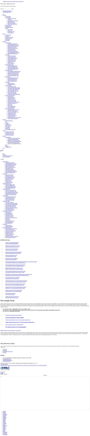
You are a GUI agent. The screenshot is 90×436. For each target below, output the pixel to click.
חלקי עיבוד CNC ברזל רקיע (13, 91)
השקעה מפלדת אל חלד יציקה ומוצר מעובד (13, 291)
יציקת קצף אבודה (11, 21)
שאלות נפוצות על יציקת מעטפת (14, 140)
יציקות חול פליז (10, 62)
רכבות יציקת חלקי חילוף (12, 110)
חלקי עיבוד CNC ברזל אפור (13, 89)
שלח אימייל (2, 371)
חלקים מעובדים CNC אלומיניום (14, 94)
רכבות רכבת (7, 126)
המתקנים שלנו (8, 17)
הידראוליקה (7, 124)
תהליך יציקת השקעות (9, 131)
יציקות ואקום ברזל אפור (12, 80)
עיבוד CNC (7, 40)
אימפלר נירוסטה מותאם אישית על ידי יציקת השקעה (15, 288)
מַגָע (3, 148)
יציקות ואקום (7, 76)
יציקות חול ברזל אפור (12, 55)
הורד (6, 144)
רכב (6, 121)
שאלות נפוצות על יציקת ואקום (13, 142)
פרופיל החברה (8, 16)
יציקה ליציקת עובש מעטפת (13, 20)
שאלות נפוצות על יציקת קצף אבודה (14, 141)
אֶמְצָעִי (4, 136)
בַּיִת (3, 14)
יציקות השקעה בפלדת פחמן (13, 46)
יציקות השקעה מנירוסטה (12, 43)
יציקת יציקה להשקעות (12, 18)
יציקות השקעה (8, 42)
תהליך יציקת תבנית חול (9, 132)
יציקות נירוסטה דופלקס (12, 47)
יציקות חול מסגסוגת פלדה (12, 58)
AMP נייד (6, 364)
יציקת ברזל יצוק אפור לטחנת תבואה (12, 246)
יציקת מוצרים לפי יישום (9, 108)
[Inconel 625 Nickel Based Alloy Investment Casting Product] (14, 324)
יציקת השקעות (8, 35)
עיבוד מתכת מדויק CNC (10, 294)
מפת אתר (2, 364)
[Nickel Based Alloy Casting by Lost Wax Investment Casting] (17, 319)
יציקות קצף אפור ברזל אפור (13, 74)
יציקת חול (9, 19)
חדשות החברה (10, 32)
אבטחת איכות (8, 26)
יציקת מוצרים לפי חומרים (10, 95)
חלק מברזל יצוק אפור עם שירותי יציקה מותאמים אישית (15, 281)
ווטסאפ (1, 373)
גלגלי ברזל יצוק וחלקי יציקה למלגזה (14, 117)
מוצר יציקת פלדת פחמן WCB (10, 259)
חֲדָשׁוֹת (6, 28)
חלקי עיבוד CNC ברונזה (12, 93)
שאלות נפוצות (8, 137)
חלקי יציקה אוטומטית (12, 113)
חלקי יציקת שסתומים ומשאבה (13, 109)
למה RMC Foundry (9, 27)
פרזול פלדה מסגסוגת (11, 84)
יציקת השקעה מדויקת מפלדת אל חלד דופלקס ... (14, 269)
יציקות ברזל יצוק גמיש (12, 100)
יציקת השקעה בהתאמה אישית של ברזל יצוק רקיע (14, 285)
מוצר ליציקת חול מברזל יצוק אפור (11, 297)
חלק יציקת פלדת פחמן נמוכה (10, 256)
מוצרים (4, 41)
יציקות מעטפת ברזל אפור (12, 65)
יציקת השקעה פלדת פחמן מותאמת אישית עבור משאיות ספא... (17, 275)
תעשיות (4, 119)
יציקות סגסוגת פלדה (11, 97)
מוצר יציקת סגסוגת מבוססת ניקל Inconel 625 (15, 327)
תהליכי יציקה (10, 29)
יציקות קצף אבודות (8, 70)
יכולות (4, 33)
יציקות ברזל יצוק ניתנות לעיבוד (13, 102)
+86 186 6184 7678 (7, 12)
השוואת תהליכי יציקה (9, 135)
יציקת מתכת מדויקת (40, 365)
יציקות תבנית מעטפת (9, 64)
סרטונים (6, 146)
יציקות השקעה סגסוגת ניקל (13, 51)
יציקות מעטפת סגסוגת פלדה (13, 67)
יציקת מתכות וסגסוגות (9, 133)
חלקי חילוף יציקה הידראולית (13, 111)
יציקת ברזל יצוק (26, 365)
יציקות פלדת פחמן (11, 98)
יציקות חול (7, 54)
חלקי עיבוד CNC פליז (12, 92)
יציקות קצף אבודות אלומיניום (13, 73)
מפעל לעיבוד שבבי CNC (12, 24)
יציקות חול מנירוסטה (11, 60)
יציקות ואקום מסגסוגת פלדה (13, 77)
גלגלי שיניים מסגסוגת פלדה (10, 129)
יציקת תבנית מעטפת (9, 37)
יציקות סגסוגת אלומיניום (12, 103)
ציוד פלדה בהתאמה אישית (13, 118)
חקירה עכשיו (2, 347)
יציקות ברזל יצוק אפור (12, 99)
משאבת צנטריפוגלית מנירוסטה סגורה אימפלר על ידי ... (15, 262)
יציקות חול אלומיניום (11, 61)
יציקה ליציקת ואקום (11, 22)
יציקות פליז (10, 104)
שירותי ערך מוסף (8, 25)
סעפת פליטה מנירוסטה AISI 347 (11, 243)
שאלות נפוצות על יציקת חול (13, 139)
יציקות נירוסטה (10, 96)
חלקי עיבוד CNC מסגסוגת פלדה (14, 87)
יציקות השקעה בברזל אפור (13, 48)
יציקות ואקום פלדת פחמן (12, 78)
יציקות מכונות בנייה (11, 116)
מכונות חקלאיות (8, 125)
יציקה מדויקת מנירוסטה (18, 365)
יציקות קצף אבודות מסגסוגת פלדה (14, 71)
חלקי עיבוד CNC (8, 85)
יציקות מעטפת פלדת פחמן (13, 69)
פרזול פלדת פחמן (11, 83)
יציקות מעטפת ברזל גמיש (12, 66)
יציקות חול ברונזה (11, 63)
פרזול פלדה (7, 82)
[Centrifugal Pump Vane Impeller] (13, 315)
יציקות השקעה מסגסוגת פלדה (13, 44)
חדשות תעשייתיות (11, 31)
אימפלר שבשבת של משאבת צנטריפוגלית (13, 253)
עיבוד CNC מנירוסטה (12, 86)
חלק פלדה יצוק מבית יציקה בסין (11, 250)
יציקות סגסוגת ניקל (11, 107)
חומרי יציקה (10, 30)
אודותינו (4, 15)
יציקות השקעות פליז (11, 49)
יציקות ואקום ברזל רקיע (12, 81)
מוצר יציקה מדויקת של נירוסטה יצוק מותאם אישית (14, 272)
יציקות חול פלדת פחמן (12, 59)
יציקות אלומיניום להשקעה (13, 53)
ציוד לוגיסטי (7, 128)
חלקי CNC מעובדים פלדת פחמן (14, 88)
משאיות (6, 122)
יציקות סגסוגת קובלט (12, 106)
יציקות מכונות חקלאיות (12, 115)
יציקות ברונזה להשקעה (12, 50)
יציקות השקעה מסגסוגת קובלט (13, 52)
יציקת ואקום (7, 39)
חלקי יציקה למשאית (11, 114)
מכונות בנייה (7, 127)
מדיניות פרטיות (8, 147)
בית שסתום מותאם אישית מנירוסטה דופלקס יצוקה (14, 265)
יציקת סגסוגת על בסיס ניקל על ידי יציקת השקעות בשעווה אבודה (19, 322)
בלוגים (4, 130)
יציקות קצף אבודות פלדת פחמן (13, 72)
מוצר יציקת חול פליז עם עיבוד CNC (12, 278)
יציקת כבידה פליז (33, 365)
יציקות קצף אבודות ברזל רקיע (13, 75)
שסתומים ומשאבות (9, 120)
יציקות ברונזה (10, 105)
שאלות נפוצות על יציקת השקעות (14, 138)
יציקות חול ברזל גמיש (12, 57)
